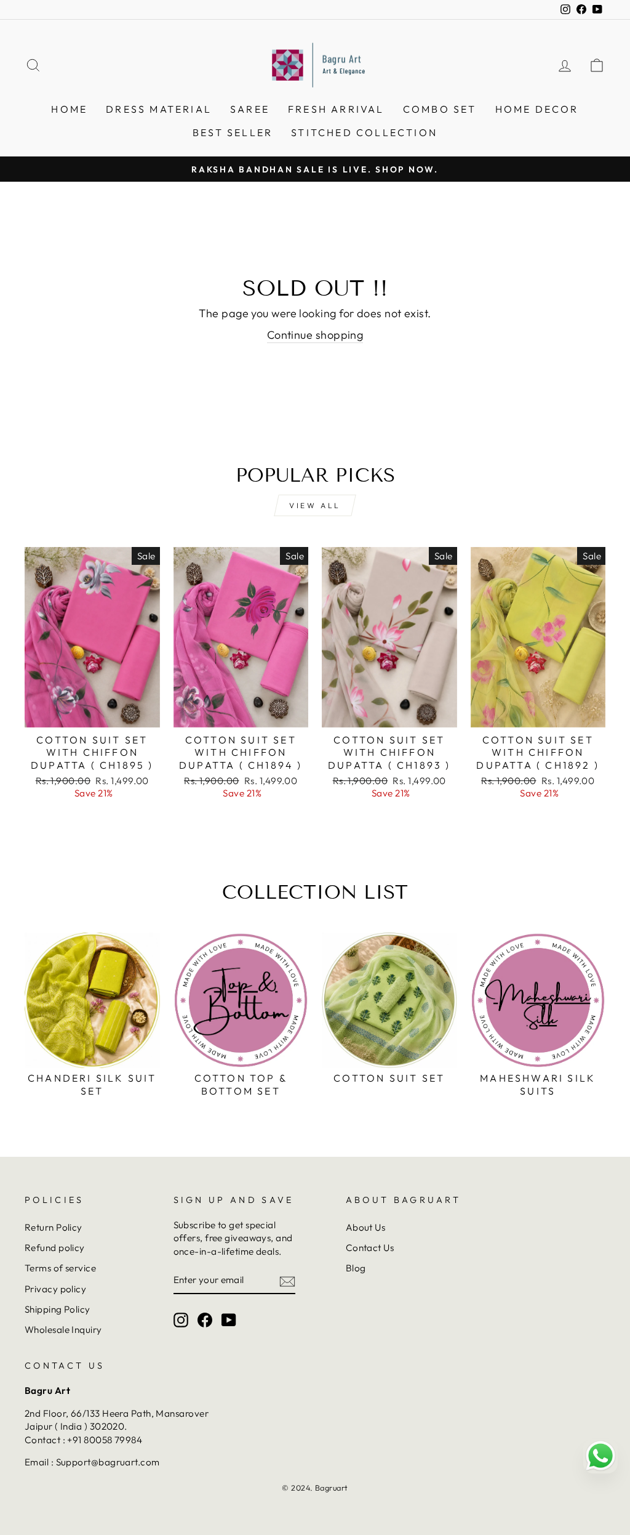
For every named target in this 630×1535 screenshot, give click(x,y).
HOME (69, 109)
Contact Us (370, 1248)
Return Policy (53, 1227)
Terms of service (60, 1268)
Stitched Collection (364, 132)
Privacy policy (55, 1289)
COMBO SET (440, 109)
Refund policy (55, 1248)
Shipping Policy (57, 1309)
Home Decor (537, 109)
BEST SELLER (233, 132)
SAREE (249, 109)
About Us (366, 1227)
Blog (356, 1268)
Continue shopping (315, 335)
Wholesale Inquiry (63, 1329)
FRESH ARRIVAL (336, 109)
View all (315, 505)
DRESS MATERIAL (159, 109)
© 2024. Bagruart (315, 1487)
